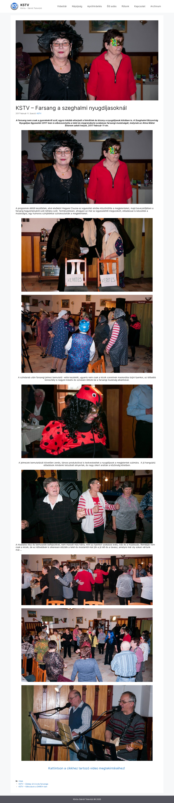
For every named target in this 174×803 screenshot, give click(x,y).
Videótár (62, 6)
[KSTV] (14, 6)
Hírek (21, 781)
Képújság (77, 6)
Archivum (155, 6)
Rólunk (125, 6)
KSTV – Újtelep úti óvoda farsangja (33, 784)
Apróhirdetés (94, 6)
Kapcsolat (139, 6)
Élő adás (112, 6)
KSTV (24, 5)
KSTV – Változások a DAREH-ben (33, 786)
